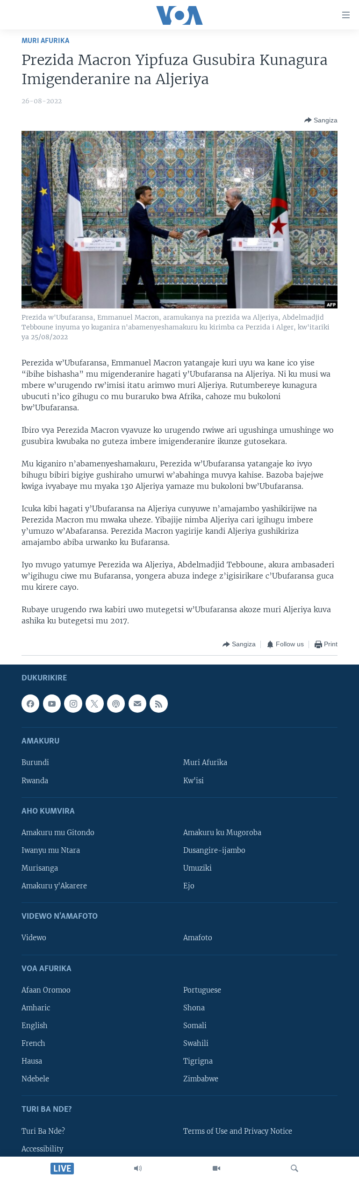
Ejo (188, 886)
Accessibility (42, 1148)
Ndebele (35, 1079)
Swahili (195, 1043)
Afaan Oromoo (46, 990)
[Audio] (138, 1168)
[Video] (216, 1168)
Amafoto (197, 938)
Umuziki (197, 868)
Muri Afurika (45, 41)
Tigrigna (198, 1061)
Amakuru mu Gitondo (58, 832)
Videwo (34, 938)
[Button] (320, 120)
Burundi (35, 762)
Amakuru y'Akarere (54, 886)
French (33, 1043)
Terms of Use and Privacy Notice (237, 1131)
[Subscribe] (137, 703)
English (35, 1025)
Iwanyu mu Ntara (51, 850)
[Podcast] (116, 703)
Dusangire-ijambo (214, 850)
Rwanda (35, 780)
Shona (194, 1007)
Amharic (36, 1007)
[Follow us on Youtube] (52, 703)
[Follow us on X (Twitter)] (94, 703)
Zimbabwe (200, 1079)
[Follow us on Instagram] (73, 703)
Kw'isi (193, 780)
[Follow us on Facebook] (30, 703)
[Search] (294, 1168)
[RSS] (158, 703)
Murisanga (40, 868)
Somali (195, 1025)
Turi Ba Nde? (43, 1131)
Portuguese (202, 990)
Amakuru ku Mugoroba (222, 832)
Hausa (32, 1061)
